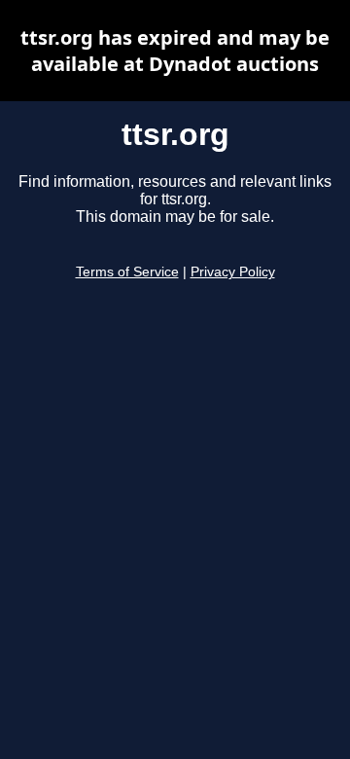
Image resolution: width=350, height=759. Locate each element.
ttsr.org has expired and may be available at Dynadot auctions (175, 50)
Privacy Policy (233, 272)
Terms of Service (127, 272)
